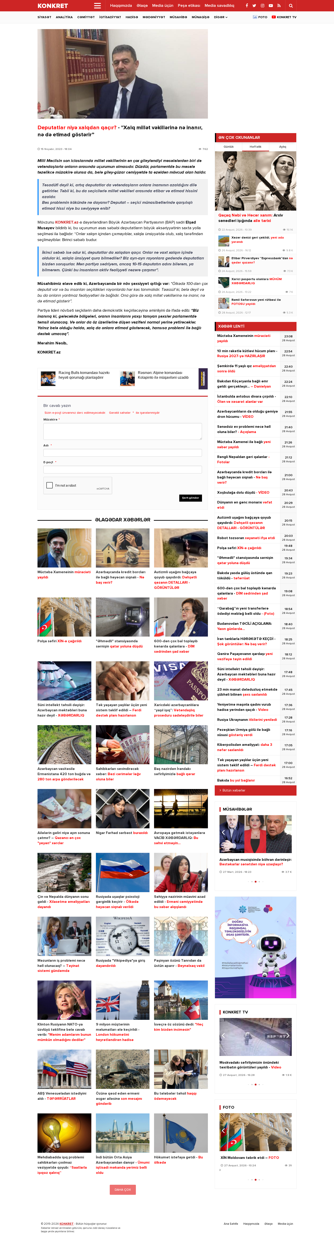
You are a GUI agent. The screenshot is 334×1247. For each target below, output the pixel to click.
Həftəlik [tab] (255, 146)
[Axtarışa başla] (291, 5)
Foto (262, 17)
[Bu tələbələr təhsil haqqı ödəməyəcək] (181, 1069)
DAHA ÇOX (123, 1189)
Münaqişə (200, 17)
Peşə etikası (189, 6)
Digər (219, 17)
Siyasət (44, 17)
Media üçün (162, 6)
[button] (286, 832)
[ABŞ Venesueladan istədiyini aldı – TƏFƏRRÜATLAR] (64, 1069)
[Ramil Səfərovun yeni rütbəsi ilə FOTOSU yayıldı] (223, 303)
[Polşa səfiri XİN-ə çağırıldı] (64, 617)
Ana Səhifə (231, 1223)
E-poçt (48, 462)
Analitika (64, 17)
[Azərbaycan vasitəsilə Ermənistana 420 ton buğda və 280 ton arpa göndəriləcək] (64, 744)
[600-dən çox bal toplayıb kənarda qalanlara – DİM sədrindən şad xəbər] (181, 617)
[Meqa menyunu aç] (97, 5)
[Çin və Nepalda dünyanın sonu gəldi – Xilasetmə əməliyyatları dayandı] (64, 872)
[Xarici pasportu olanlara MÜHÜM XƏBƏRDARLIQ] (223, 282)
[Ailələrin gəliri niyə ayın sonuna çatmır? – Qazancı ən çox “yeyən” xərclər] (64, 808)
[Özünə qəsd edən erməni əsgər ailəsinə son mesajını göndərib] (123, 1069)
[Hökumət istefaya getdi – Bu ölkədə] (181, 1133)
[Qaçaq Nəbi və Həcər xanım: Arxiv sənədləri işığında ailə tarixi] (255, 181)
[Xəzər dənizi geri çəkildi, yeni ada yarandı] (223, 241)
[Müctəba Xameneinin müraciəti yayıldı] (64, 548)
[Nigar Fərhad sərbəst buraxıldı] (123, 808)
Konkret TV (287, 17)
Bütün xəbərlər (234, 790)
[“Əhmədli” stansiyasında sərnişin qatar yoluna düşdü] (123, 617)
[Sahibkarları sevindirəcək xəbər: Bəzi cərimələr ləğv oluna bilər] (123, 744)
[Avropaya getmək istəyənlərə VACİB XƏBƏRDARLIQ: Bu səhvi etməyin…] (181, 808)
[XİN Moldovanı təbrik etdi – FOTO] (255, 1132)
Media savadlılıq (219, 6)
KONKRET (67, 1223)
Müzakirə (50, 419)
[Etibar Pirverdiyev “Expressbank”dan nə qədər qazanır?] (223, 261)
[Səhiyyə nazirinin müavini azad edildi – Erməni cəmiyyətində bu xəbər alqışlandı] (181, 872)
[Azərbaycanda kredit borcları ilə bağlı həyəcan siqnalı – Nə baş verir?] (123, 548)
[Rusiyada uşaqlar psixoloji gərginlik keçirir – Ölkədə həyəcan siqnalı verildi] (123, 872)
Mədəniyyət (154, 17)
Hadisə (132, 17)
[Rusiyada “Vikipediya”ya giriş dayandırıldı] (123, 936)
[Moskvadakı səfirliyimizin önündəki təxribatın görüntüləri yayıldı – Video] (255, 1037)
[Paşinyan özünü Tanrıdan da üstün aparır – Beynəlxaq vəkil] (181, 936)
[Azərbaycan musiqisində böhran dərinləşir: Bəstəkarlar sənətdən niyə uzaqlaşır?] (255, 834)
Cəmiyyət (86, 17)
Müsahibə (178, 17)
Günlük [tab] (229, 146)
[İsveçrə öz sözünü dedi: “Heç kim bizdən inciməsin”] (181, 1000)
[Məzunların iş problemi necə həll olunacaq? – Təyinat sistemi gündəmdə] (64, 936)
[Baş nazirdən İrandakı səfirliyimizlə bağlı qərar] (181, 744)
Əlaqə (142, 6)
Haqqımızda (121, 6)
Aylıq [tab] (282, 146)
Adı (46, 445)
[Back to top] (321, 1234)
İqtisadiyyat (110, 17)
